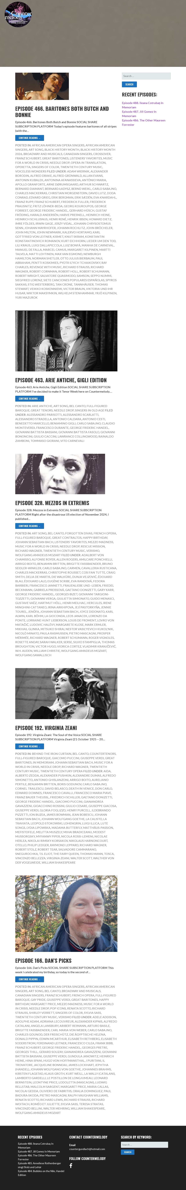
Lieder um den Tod (101, 241)
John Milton (25, 232)
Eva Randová (81, 581)
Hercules (94, 603)
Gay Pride (38, 999)
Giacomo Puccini (65, 758)
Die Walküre (61, 576)
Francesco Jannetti (45, 585)
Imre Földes (24, 223)
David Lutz (97, 193)
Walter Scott (81, 858)
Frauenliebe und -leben (82, 585)
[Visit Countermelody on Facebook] (70, 1166)
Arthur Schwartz (93, 184)
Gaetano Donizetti (80, 590)
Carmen (73, 568)
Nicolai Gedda (26, 1091)
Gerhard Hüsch (81, 210)
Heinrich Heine (98, 215)
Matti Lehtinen (41, 254)
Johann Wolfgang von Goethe (55, 1069)
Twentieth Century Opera (61, 771)
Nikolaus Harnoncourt (88, 840)
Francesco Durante (52, 427)
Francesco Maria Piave (92, 793)
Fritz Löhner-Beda (48, 206)
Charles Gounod (28, 1034)
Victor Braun (74, 288)
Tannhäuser (84, 284)
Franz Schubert (28, 158)
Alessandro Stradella (33, 419)
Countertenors (103, 753)
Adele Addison (104, 1017)
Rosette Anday (27, 642)
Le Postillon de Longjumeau (70, 1078)
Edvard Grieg (39, 197)
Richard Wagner (28, 550)
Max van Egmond (68, 254)
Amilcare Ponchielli (95, 559)
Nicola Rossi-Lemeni (77, 836)
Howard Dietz (100, 219)
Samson (83, 275)
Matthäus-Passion (98, 827)
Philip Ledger (38, 845)
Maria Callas (97, 1086)
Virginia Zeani (58, 858)
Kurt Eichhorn (73, 241)
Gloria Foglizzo (53, 810)
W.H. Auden (23, 650)
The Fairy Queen (66, 853)
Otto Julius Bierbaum (77, 258)
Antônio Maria (94, 180)
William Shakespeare (59, 862)
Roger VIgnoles (101, 637)
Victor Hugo (46, 646)
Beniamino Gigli (63, 423)
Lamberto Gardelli (30, 1078)
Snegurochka (26, 853)
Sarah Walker (51, 642)
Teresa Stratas (91, 1104)
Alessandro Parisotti (44, 414)
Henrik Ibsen (77, 219)
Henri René (57, 219)
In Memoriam (43, 762)
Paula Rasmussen (54, 633)
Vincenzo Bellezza (30, 858)
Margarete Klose (70, 624)
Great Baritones (55, 158)
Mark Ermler (95, 624)
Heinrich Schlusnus (31, 219)
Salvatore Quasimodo (58, 275)
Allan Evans (93, 175)
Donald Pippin (26, 1038)
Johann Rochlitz (71, 228)
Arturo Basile (98, 1025)
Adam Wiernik (78, 171)
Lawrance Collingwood (77, 436)
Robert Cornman (43, 271)
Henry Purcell (79, 810)
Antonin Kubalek (29, 180)
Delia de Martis (38, 576)
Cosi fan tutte (93, 572)
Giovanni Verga (43, 598)
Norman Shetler (45, 258)
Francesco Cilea (81, 1043)
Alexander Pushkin (55, 775)
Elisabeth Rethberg (84, 1038)
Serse (68, 642)
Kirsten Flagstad (29, 1073)
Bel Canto (77, 406)
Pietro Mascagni (82, 633)
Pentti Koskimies (44, 262)
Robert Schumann (94, 271)
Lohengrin (72, 823)
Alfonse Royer (43, 559)
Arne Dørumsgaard (62, 184)
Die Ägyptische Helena (87, 1034)
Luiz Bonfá (72, 245)
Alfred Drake (41, 175)
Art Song (36, 149)
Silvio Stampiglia (86, 642)
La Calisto (94, 819)
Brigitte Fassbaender (84, 563)
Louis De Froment (82, 620)
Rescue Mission (93, 546)
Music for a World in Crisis (37, 546)
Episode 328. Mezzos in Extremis (52, 503)
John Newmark (49, 232)
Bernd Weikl (81, 188)
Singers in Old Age (89, 410)
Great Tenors (42, 410)
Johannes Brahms (96, 1069)
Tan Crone (64, 284)
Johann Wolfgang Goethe (63, 819)
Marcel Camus (54, 249)
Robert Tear (47, 849)
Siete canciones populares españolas (73, 280)
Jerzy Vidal (63, 223)
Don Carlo (103, 788)
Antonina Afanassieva (62, 180)
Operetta (23, 167)
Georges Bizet (66, 594)
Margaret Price (43, 1004)
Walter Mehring (56, 1108)
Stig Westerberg (41, 284)
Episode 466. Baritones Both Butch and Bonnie (62, 111)
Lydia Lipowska (38, 827)
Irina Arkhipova (61, 607)
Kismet (58, 236)
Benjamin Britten (51, 563)
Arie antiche (42, 406)
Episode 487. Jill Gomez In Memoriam (39, 1151)
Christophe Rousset (64, 572)
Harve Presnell (72, 215)
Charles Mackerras (31, 193)
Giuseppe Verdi (92, 758)
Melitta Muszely (49, 832)
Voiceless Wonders (30, 171)
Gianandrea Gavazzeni (82, 1052)
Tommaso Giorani (45, 440)
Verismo (92, 550)
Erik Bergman (62, 197)
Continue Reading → (30, 138)
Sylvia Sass (92, 1012)
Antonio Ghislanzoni (51, 779)
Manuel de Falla (28, 249)
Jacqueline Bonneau (50, 1065)
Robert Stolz (25, 849)
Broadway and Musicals (42, 154)
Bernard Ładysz (57, 188)
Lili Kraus (22, 245)
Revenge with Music (46, 267)
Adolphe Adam (27, 1021)
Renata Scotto (79, 1008)
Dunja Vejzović (84, 576)
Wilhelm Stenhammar (76, 293)
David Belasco (56, 788)
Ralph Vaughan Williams (88, 1095)
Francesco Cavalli (58, 793)
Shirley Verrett (41, 1012)
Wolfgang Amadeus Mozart (38, 555)
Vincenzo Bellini (28, 1108)
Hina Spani (33, 1060)
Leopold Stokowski (46, 823)
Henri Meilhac (74, 603)
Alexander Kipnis (88, 1021)
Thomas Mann (91, 853)
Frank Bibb (104, 1043)
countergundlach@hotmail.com (87, 1149)
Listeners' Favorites (86, 158)
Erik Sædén (83, 197)
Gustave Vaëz (26, 603)
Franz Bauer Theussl (32, 797)
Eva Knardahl (104, 197)
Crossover (102, 154)
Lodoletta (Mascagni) (76, 1082)
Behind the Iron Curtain (51, 753)
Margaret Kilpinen (82, 249)
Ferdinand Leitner (52, 1043)
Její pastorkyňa (87, 607)
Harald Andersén (44, 215)
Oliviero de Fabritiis (55, 1091)
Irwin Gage (44, 223)
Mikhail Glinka (27, 629)
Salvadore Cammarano (77, 849)
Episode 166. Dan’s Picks (43, 960)
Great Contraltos (67, 537)
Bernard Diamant (29, 188)
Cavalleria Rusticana (98, 568)
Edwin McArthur (53, 1038)
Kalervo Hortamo (77, 232)
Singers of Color (45, 167)
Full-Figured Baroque (33, 537)
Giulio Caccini (45, 436)
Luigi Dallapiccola (47, 245)
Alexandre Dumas (87, 775)
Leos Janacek (76, 616)
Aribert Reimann (73, 1025)
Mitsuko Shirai (52, 629)
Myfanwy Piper (48, 836)
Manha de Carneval (98, 245)
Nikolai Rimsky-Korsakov (48, 840)
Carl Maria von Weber (68, 1030)
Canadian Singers (78, 154)
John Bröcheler (99, 228)
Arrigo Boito (25, 563)
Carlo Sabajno (104, 188)
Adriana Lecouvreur (57, 1021)
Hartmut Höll (49, 603)
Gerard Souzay (51, 1052)
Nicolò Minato (27, 633)
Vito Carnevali (72, 440)
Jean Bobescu (82, 814)
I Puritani (93, 1060)
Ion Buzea (37, 814)
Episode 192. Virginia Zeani (46, 727)
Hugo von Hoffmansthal (64, 1060)
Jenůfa (33, 611)
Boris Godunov (69, 784)
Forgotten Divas (78, 533)
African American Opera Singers (58, 145)
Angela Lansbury (44, 1025)
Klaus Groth (54, 1073)
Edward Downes (28, 793)
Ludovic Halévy (42, 624)
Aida (107, 771)
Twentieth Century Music (81, 167)
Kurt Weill (74, 1073)
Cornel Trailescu (29, 788)
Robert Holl (68, 271)
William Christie (47, 650)
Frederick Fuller (75, 201)
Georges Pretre (94, 1047)
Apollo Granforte (30, 184)
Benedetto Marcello (32, 423)
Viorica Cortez (69, 646)
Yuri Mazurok (26, 297)
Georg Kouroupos (78, 206)
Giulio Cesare (76, 806)
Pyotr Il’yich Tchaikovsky (80, 262)
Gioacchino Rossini (49, 806)
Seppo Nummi (101, 275)
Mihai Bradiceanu (77, 832)
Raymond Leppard (64, 845)
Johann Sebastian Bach (34, 542)
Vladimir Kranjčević (99, 646)
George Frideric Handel (48, 210)
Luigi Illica (90, 823)
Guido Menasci (102, 598)
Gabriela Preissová (49, 590)
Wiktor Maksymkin (41, 293)
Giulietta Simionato (73, 598)
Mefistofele (25, 832)
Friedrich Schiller (65, 797)
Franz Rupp (24, 201)
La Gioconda (54, 616)
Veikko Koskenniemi (46, 288)
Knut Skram (74, 236)
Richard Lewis (51, 1099)
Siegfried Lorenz (28, 280)
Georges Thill (26, 1052)
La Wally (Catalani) (99, 1073)
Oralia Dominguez (88, 1091)
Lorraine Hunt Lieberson (47, 620)
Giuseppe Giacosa (102, 806)
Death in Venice (81, 788)
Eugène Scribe (58, 581)
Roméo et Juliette (45, 1104)
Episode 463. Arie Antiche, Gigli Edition (61, 380)
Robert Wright (27, 275)
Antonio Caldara (67, 419)
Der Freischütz (56, 1034)
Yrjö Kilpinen (106, 293)
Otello (20, 845)
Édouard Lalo (35, 581)
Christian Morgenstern (67, 193)
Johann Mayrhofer (40, 228)
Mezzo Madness (100, 542)
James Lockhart (81, 1065)
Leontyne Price (45, 1082)
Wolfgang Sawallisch (33, 655)
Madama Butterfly (67, 827)
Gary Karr (105, 590)
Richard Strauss (76, 267)
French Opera (105, 533)
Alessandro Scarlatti (81, 414)
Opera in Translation (88, 162)
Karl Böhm (34, 616)
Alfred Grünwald (67, 175)
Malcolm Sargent (45, 1086)
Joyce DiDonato (92, 611)
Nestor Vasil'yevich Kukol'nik (89, 629)
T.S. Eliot (45, 853)
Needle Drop (60, 162)
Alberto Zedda (27, 775)
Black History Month (61, 149)
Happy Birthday (95, 537)
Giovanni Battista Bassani (36, 432)
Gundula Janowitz (83, 1056)
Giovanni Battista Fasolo (78, 432)
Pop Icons (58, 1008)
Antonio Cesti (93, 419)
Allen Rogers (67, 559)
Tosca (109, 853)
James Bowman (58, 814)
